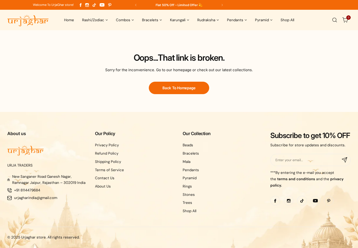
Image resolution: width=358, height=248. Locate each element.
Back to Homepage (178, 88)
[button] (135, 5)
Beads (188, 145)
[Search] (334, 20)
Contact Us (104, 178)
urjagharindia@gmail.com (35, 197)
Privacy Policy (107, 145)
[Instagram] (87, 5)
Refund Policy (106, 153)
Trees (187, 202)
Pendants (191, 170)
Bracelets (191, 153)
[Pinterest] (110, 5)
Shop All (189, 210)
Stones (189, 194)
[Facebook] (81, 5)
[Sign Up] (345, 160)
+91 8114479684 (27, 190)
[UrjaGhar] (28, 20)
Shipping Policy (108, 161)
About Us (103, 186)
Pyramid (190, 178)
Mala (186, 161)
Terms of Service (109, 170)
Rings (187, 186)
